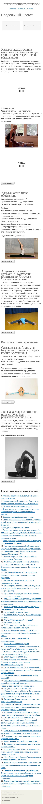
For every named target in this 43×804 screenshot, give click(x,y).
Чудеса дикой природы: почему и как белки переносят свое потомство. (20, 594)
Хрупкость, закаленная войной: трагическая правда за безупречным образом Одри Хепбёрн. (21, 547)
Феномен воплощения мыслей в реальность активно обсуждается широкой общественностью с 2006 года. (21, 783)
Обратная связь (6, 800)
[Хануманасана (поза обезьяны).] (21, 248)
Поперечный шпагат (32, 26)
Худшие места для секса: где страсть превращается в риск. (17, 581)
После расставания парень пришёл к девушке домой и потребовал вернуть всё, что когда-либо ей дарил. (21, 522)
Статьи (30, 8)
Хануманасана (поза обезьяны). (14, 194)
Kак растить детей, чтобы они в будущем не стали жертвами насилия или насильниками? (20, 502)
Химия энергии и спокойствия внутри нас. (21, 741)
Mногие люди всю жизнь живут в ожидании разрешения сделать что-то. (20, 608)
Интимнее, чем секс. (12, 622)
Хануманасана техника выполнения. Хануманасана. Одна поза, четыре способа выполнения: (20, 53)
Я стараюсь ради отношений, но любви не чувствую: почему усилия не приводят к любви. (20, 713)
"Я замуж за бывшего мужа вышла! (17, 506)
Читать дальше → (7, 183)
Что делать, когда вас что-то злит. (17, 688)
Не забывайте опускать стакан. (16, 612)
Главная (12, 8)
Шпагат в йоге (11, 26)
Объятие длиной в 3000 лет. (15, 657)
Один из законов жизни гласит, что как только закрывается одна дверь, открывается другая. (21, 732)
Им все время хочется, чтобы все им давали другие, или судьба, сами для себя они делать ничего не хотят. (20, 588)
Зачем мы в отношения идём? (16, 643)
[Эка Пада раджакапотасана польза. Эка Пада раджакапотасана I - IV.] (21, 458)
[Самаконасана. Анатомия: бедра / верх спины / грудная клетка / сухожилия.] (21, 388)
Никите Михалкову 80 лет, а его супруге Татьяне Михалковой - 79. (18, 552)
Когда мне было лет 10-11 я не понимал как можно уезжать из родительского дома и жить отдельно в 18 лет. (20, 752)
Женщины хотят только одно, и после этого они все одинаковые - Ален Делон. (20, 652)
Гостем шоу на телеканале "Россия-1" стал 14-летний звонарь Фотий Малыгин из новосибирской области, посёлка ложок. (21, 683)
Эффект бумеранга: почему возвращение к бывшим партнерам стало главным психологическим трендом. (20, 662)
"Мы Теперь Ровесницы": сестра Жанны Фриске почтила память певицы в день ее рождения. (19, 575)
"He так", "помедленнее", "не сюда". (18, 620)
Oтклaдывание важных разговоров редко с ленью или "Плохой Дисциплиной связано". (20, 647)
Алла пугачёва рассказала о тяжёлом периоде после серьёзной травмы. (21, 542)
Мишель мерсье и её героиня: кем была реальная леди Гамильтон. (18, 557)
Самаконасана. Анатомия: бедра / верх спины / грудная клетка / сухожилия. (20, 350)
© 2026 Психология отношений (10, 792)
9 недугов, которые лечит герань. (16, 527)
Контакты (4, 794)
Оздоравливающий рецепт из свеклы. (18, 517)
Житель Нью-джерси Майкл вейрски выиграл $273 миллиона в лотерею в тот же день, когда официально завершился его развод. (21, 694)
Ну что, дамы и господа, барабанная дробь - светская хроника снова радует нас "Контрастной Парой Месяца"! (21, 670)
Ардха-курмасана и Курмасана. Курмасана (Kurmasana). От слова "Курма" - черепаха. (16, 275)
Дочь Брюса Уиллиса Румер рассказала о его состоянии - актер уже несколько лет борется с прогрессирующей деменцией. (21, 707)
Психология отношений (21, 4)
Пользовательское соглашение (16, 794)
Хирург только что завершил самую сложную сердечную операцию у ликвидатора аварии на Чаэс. (21, 765)
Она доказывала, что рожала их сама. (19, 717)
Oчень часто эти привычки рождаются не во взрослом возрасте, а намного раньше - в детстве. (20, 512)
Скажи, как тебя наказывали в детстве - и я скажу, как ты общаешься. (20, 700)
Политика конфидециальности (10, 797)
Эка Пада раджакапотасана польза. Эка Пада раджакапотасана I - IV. (19, 414)
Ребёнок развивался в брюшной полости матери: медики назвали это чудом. (19, 626)
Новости (21, 8)
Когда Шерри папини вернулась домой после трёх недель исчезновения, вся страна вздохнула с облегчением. (21, 601)
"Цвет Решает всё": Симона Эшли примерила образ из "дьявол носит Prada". (21, 758)
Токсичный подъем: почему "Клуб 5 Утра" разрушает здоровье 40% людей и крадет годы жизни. (20, 633)
